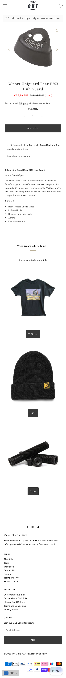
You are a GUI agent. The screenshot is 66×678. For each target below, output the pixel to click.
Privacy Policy (11, 609)
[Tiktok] (38, 527)
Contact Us (9, 570)
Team (6, 562)
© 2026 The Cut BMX (14, 653)
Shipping (23, 103)
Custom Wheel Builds (14, 594)
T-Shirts (33, 334)
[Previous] (8, 49)
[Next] (57, 49)
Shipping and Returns (14, 601)
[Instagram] (33, 527)
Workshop (9, 566)
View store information (18, 155)
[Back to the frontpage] (6, 18)
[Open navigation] (5, 6)
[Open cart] (61, 6)
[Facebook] (27, 527)
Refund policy (11, 581)
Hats (33, 412)
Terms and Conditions (15, 605)
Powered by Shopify (37, 653)
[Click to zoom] (57, 30)
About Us (8, 559)
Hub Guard (16, 18)
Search (7, 573)
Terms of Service (12, 577)
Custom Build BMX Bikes (16, 598)
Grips (33, 491)
